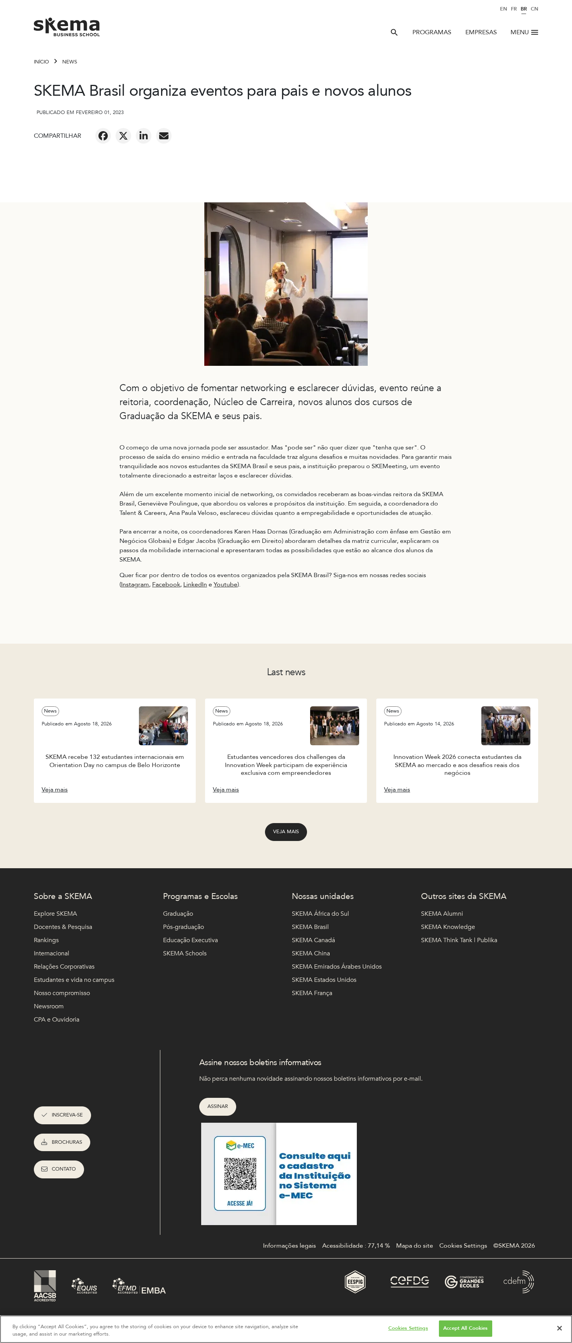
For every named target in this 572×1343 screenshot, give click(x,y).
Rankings (46, 940)
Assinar (217, 1106)
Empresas (481, 32)
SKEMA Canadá (313, 940)
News (69, 61)
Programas (431, 32)
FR (514, 8)
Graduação (178, 913)
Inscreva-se (67, 1114)
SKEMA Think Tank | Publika (459, 940)
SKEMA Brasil (310, 927)
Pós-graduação (183, 927)
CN (534, 8)
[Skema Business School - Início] (67, 29)
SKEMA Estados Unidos (324, 980)
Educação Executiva (190, 940)
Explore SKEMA (55, 913)
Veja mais (286, 831)
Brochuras (67, 1142)
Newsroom (49, 1006)
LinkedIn (195, 584)
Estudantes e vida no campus (74, 980)
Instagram (135, 584)
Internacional (51, 953)
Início (41, 61)
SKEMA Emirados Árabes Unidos (337, 966)
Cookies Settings (408, 1328)
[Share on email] (164, 136)
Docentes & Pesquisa (63, 927)
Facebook (166, 584)
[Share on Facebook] (103, 136)
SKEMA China (311, 953)
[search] (394, 32)
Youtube (225, 584)
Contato (64, 1169)
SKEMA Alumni (442, 913)
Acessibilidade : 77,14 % (356, 1245)
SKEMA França (312, 993)
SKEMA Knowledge (448, 927)
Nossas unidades (323, 896)
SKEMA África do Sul (320, 913)
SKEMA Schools (185, 953)
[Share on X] (123, 136)
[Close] (559, 1328)
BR (524, 8)
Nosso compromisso (62, 993)
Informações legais (289, 1245)
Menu (520, 32)
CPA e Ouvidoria (56, 1019)
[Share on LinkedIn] (143, 136)
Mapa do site (414, 1245)
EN (503, 8)
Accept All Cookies (465, 1328)
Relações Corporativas (64, 966)
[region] (286, 1329)
